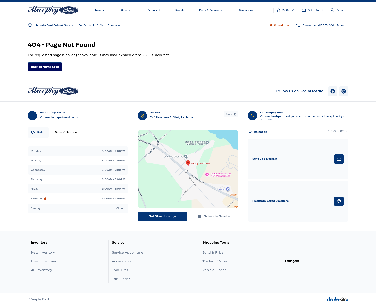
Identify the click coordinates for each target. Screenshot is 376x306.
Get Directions (162, 217)
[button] (286, 10)
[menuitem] (100, 10)
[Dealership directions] (188, 169)
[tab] (38, 132)
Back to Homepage (45, 66)
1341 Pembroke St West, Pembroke (99, 25)
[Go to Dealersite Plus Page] (337, 299)
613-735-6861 (326, 25)
